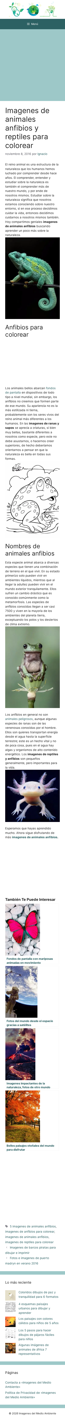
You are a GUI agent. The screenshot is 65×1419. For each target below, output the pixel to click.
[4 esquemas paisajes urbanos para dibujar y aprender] (10, 1308)
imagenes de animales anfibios (34, 837)
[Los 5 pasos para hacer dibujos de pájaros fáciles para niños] (10, 1334)
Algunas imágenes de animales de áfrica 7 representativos (34, 1349)
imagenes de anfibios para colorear (29, 1231)
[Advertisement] (32, 63)
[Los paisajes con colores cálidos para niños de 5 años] (10, 1322)
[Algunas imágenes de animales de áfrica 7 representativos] (10, 1349)
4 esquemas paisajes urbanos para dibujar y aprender (34, 1308)
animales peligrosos (19, 719)
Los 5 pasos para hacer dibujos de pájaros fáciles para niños (36, 1335)
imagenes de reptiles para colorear (29, 1242)
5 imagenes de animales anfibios (33, 1226)
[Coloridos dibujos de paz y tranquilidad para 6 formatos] (10, 1296)
